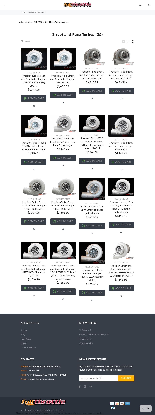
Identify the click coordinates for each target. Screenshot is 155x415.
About (24, 343)
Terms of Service (28, 348)
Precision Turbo (33, 72)
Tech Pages (26, 339)
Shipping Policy (86, 343)
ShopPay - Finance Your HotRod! (94, 334)
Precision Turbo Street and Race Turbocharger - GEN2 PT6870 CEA (33, 205)
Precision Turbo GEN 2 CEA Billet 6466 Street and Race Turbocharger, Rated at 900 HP (92, 144)
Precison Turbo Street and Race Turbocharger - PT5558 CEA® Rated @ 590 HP (33, 81)
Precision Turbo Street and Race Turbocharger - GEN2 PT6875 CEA (63, 205)
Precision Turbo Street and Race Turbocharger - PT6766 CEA (121, 146)
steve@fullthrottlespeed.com (40, 379)
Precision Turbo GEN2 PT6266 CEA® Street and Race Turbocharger (63, 142)
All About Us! (85, 330)
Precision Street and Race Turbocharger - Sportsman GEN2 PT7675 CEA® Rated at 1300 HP (121, 271)
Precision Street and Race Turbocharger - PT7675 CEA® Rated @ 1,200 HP (92, 275)
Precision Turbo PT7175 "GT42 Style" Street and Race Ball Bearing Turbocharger (121, 207)
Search (24, 330)
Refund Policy (85, 339)
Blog (23, 334)
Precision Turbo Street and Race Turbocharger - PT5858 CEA (63, 79)
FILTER (27, 41)
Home (23, 12)
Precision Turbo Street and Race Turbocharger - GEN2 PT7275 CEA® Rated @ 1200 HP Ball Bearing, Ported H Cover (63, 272)
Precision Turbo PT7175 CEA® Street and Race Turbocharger (92, 210)
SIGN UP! (126, 378)
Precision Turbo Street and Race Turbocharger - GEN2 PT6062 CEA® (121, 75)
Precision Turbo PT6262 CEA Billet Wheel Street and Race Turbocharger (34, 146)
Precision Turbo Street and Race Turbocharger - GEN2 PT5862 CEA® (92, 75)
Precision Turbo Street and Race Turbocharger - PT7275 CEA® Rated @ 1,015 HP (33, 271)
